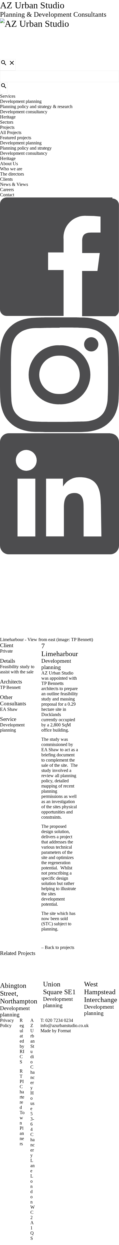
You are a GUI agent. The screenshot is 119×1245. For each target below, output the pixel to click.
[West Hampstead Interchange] (59, 622)
